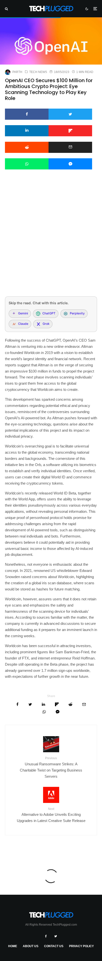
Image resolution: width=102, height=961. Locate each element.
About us (30, 946)
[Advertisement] (51, 239)
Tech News (38, 72)
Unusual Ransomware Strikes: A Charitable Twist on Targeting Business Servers (51, 767)
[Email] (70, 147)
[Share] (27, 114)
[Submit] (27, 147)
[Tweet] (70, 114)
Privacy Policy (81, 946)
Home (12, 946)
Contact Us (53, 946)
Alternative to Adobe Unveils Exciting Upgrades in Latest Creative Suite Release (51, 815)
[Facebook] (46, 936)
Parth (17, 72)
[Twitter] (56, 936)
